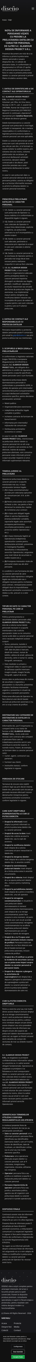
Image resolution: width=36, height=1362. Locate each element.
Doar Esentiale (18, 1352)
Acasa (4, 20)
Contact (17, 1330)
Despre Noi (7, 1326)
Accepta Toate (18, 1357)
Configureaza (18, 1346)
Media (16, 1326)
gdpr (10, 20)
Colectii (5, 1330)
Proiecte (17, 1323)
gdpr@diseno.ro (19, 335)
